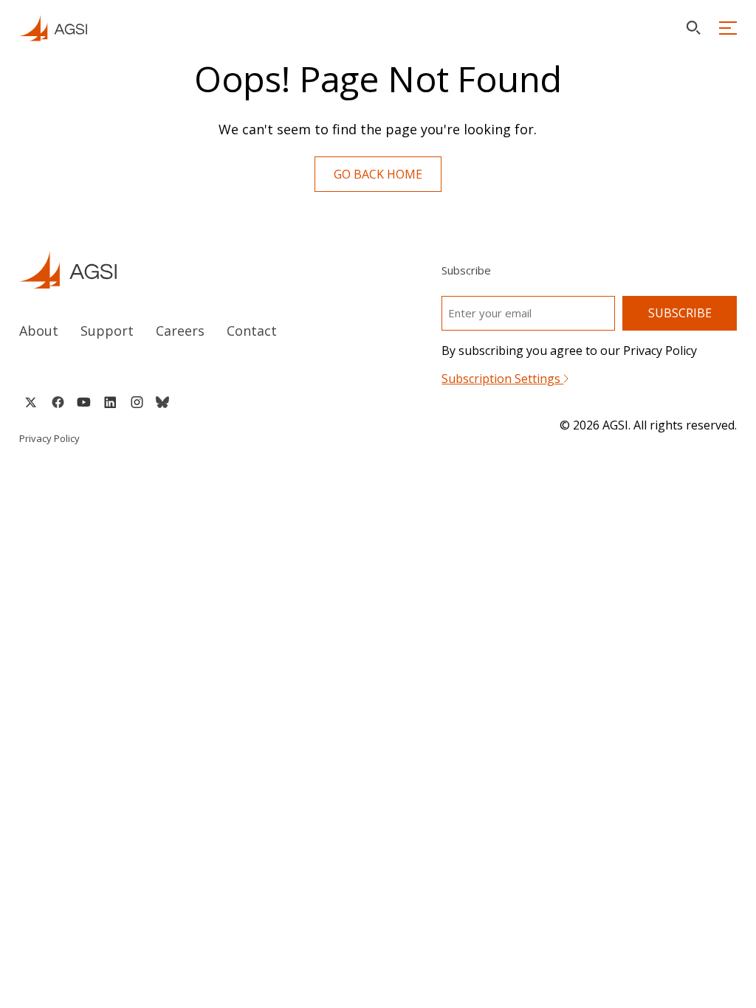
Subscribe (680, 313)
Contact (252, 330)
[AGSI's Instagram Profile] (137, 402)
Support (107, 330)
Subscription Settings (502, 378)
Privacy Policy (49, 438)
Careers (180, 330)
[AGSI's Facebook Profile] (57, 402)
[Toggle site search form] (693, 28)
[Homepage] (53, 28)
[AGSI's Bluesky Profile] (162, 402)
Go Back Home (378, 174)
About (38, 330)
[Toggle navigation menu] (728, 28)
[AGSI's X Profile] (30, 402)
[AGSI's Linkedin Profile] (110, 402)
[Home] (185, 270)
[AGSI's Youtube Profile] (83, 402)
